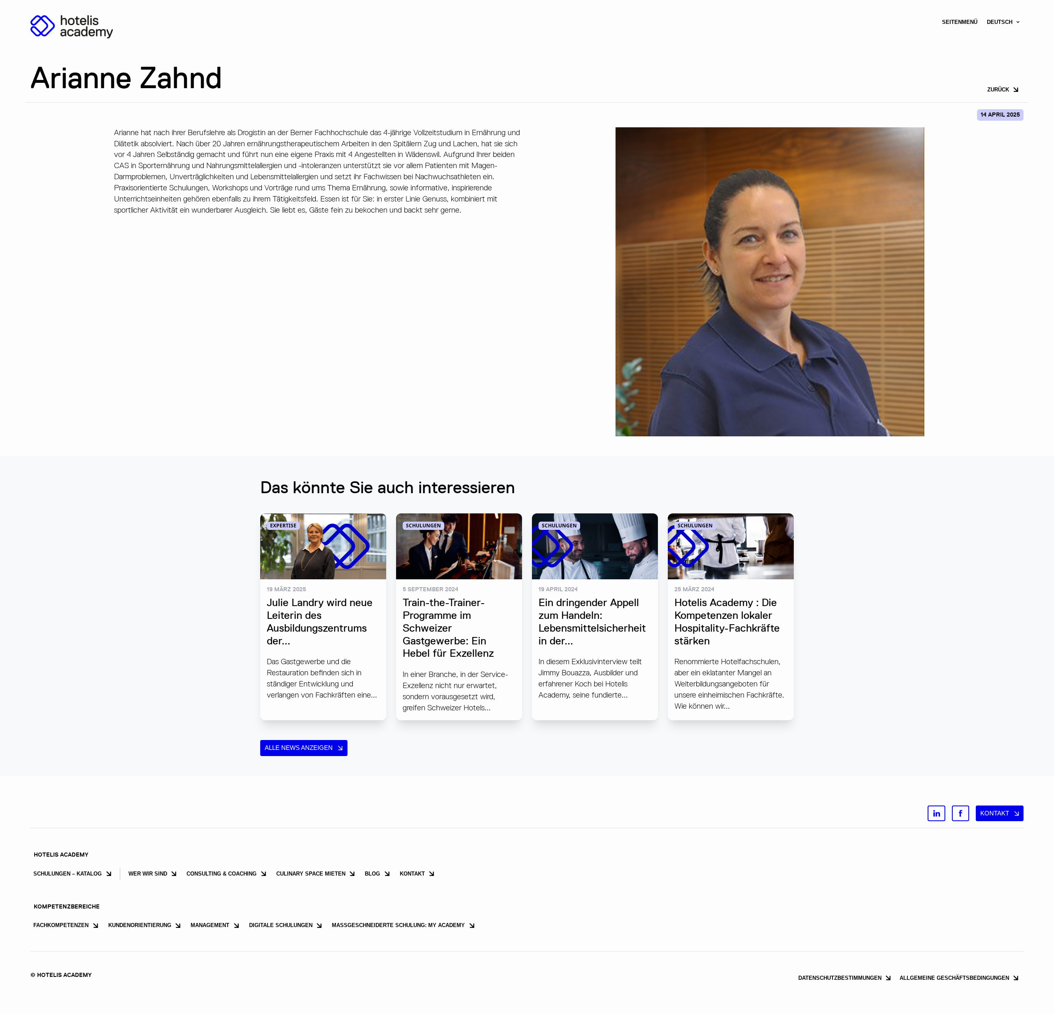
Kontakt (994, 813)
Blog (372, 874)
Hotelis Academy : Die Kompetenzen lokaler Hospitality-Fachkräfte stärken (727, 621)
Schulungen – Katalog (67, 874)
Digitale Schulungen (280, 925)
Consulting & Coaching (222, 874)
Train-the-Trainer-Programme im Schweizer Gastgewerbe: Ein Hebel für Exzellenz (448, 627)
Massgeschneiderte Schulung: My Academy (398, 925)
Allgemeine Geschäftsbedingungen (954, 978)
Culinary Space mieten (310, 874)
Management (210, 925)
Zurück (998, 90)
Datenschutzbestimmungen (839, 978)
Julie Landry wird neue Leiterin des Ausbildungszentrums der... (320, 621)
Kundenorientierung (139, 925)
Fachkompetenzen (61, 925)
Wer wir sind (147, 874)
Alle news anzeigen (299, 747)
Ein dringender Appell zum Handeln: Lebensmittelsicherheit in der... (592, 621)
